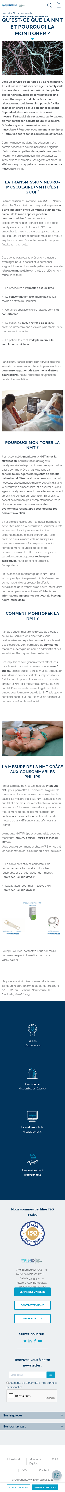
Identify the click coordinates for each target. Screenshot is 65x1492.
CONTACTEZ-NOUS (18, 1487)
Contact (44, 1470)
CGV (24, 1470)
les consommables (13, 851)
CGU (55, 1459)
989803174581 (26, 877)
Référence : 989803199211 (18, 890)
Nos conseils (26, 13)
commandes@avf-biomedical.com (23, 955)
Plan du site (14, 1459)
